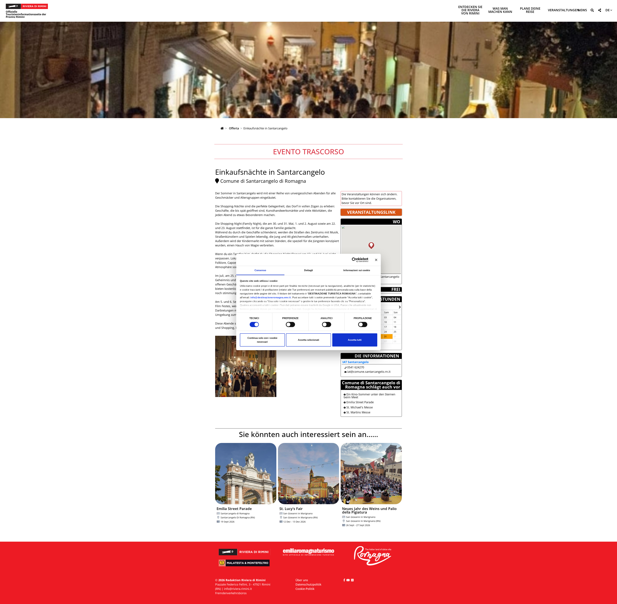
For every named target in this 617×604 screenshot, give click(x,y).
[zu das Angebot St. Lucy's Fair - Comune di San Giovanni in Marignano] (308, 473)
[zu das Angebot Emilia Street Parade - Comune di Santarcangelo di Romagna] (245, 473)
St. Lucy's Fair (291, 508)
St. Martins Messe (358, 412)
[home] (222, 128)
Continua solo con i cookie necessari (262, 340)
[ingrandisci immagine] (245, 366)
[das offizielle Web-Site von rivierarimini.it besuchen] (244, 550)
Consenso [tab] (260, 270)
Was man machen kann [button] (500, 10)
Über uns (301, 580)
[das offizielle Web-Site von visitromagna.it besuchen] (372, 556)
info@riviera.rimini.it (238, 589)
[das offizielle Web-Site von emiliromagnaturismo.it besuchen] (308, 552)
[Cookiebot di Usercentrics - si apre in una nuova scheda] (354, 259)
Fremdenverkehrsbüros (231, 593)
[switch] (290, 324)
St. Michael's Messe (359, 407)
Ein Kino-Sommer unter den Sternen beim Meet (369, 396)
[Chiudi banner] (376, 260)
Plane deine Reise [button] (530, 10)
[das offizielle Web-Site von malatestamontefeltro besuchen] (244, 565)
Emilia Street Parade (360, 402)
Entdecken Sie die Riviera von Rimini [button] (470, 10)
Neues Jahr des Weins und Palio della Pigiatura (369, 510)
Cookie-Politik (304, 589)
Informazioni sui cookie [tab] (356, 270)
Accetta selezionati (308, 339)
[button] (592, 11)
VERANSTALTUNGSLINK (371, 212)
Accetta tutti (355, 339)
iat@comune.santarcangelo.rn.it (368, 372)
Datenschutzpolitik (308, 584)
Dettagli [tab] (308, 270)
